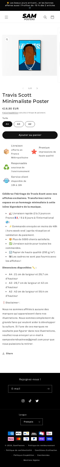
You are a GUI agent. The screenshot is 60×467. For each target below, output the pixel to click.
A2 (30, 124)
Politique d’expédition (24, 455)
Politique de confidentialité (19, 450)
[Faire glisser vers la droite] (37, 88)
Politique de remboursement (41, 445)
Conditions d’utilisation (46, 450)
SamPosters (19, 445)
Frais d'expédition (10, 113)
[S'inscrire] (48, 389)
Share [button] (9, 353)
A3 (18, 124)
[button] (6, 17)
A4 (7, 124)
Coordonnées (43, 455)
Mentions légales (32, 460)
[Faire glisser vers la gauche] (23, 88)
